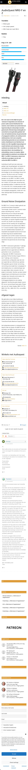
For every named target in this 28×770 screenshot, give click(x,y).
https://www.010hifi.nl (9, 399)
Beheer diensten (13, 749)
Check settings (14, 762)
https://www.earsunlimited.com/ (12, 414)
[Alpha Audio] (14, 2)
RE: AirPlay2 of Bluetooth (13, 694)
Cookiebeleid (6, 766)
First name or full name (8, 708)
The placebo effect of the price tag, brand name (16, 644)
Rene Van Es (6, 15)
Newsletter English (8, 725)
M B (3, 604)
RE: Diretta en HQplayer (13, 682)
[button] (25, 734)
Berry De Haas (12, 685)
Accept (14, 754)
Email (3, 719)
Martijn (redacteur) (7, 595)
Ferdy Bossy (5, 600)
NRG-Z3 (6, 110)
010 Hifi (4, 390)
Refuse (14, 758)
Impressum (24, 766)
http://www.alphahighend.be (11, 367)
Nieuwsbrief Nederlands (9, 727)
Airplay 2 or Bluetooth (12, 657)
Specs (17, 63)
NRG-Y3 (6, 108)
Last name (4, 713)
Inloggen (23, 425)
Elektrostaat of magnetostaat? (17, 600)
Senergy (8, 441)
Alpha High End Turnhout (8, 359)
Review (5, 63)
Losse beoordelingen (9, 113)
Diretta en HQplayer (12, 688)
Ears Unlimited (6, 406)
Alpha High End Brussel (8, 375)
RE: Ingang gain (11, 651)
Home (3, 7)
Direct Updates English (9, 730)
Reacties (4, 115)
